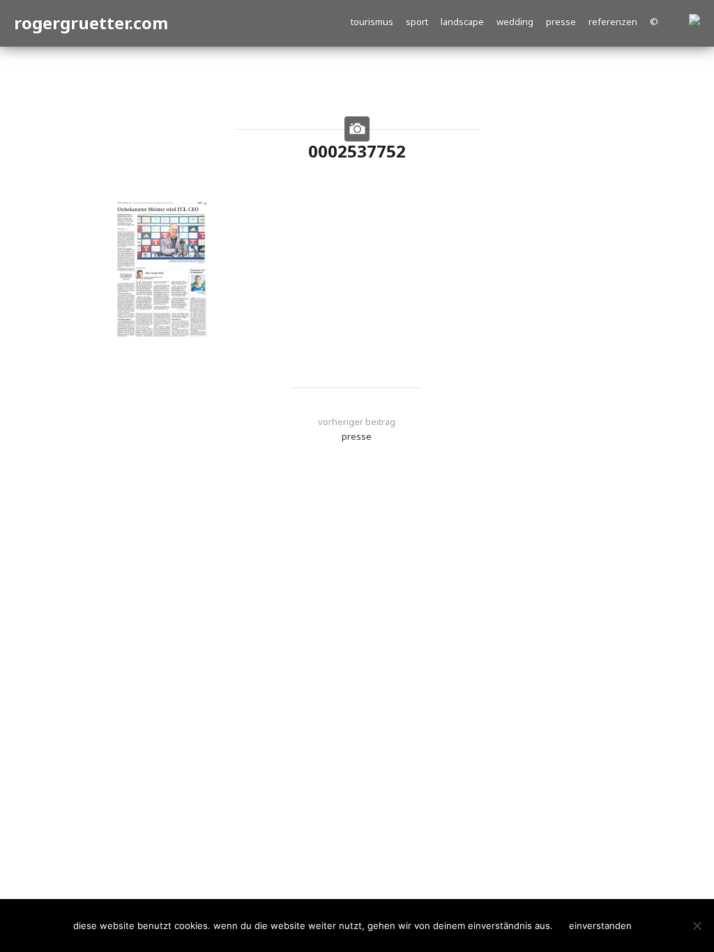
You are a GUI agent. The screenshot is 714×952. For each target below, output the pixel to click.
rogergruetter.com (91, 22)
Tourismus (372, 21)
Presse (561, 21)
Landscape (462, 21)
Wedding (514, 21)
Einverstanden (600, 925)
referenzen (612, 21)
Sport (417, 21)
